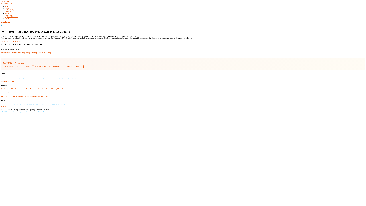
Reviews (7, 8)
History (7, 13)
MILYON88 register (40, 66)
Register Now (17, 41)
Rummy (7, 18)
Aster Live (8, 11)
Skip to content (5, 1)
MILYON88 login (26, 66)
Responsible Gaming (35, 96)
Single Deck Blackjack (11, 17)
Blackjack (29, 53)
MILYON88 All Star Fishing (74, 66)
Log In (3, 22)
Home (6, 6)
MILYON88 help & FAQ (56, 66)
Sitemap (46, 96)
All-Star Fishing (9, 10)
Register (7, 22)
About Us (4, 96)
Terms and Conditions (13, 96)
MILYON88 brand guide (11, 66)
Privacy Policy (24, 96)
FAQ (45, 53)
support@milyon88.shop (7, 81)
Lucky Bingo (9, 15)
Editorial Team (61, 89)
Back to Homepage (7, 41)
